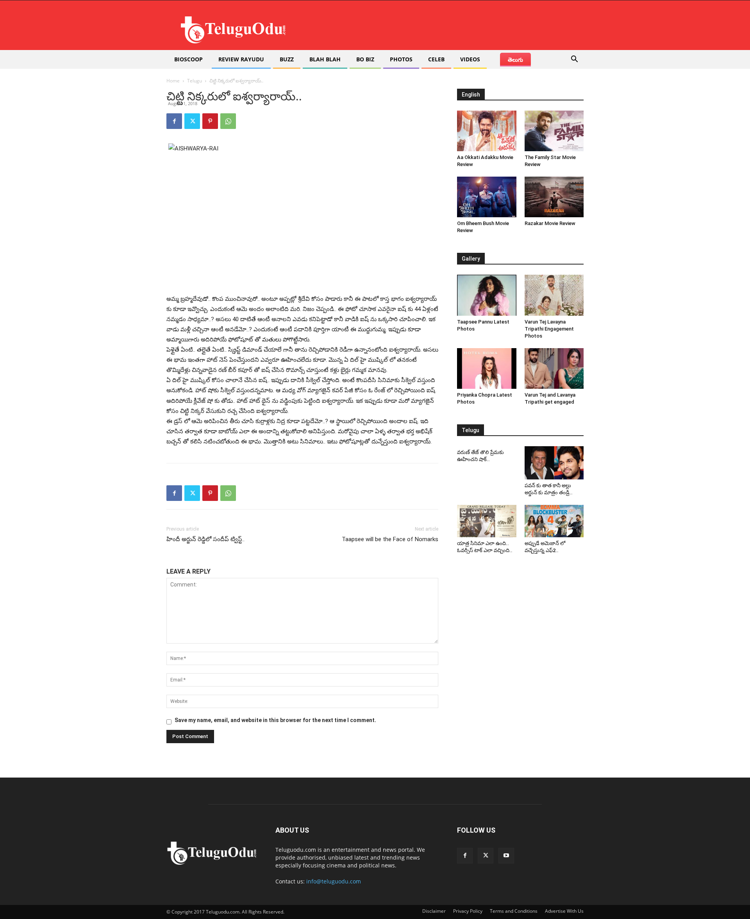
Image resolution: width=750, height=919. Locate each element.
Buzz (287, 59)
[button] (574, 60)
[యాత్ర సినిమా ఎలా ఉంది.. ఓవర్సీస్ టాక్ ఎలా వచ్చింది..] (486, 521)
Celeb (436, 59)
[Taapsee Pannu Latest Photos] (486, 295)
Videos (470, 59)
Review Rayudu (241, 59)
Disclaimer (434, 911)
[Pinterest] (210, 121)
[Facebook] (174, 121)
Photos (401, 59)
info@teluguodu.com (333, 881)
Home (173, 80)
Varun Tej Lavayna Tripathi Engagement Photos (549, 329)
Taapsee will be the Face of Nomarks (390, 539)
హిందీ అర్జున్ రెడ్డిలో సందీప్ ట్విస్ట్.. (205, 539)
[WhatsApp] (228, 121)
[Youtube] (506, 856)
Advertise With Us (564, 911)
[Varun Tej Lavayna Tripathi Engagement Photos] (554, 295)
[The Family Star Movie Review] (554, 131)
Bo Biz (365, 59)
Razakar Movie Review (550, 223)
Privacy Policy (467, 911)
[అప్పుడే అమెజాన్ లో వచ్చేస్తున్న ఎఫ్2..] (554, 521)
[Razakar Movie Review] (554, 197)
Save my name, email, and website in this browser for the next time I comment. (275, 720)
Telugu (194, 80)
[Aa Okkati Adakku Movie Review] (486, 131)
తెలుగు (515, 59)
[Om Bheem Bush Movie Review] (486, 197)
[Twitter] (192, 121)
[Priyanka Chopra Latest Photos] (486, 368)
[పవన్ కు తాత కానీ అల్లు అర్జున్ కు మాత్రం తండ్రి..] (554, 462)
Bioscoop (188, 59)
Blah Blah (325, 59)
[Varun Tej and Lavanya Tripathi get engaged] (554, 368)
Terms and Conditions (514, 911)
